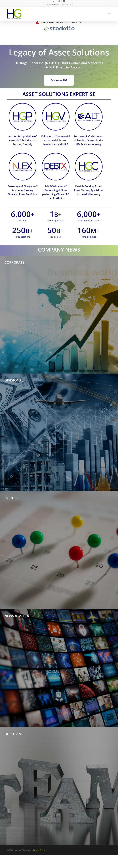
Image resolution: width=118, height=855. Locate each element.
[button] (109, 14)
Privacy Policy (39, 850)
